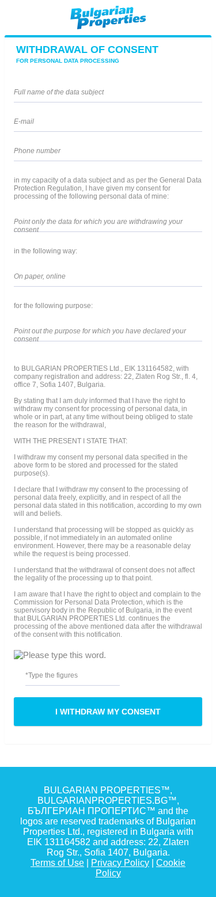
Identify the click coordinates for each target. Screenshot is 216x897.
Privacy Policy (120, 863)
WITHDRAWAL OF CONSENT (87, 54)
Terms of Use (57, 863)
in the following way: (45, 251)
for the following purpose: (53, 306)
